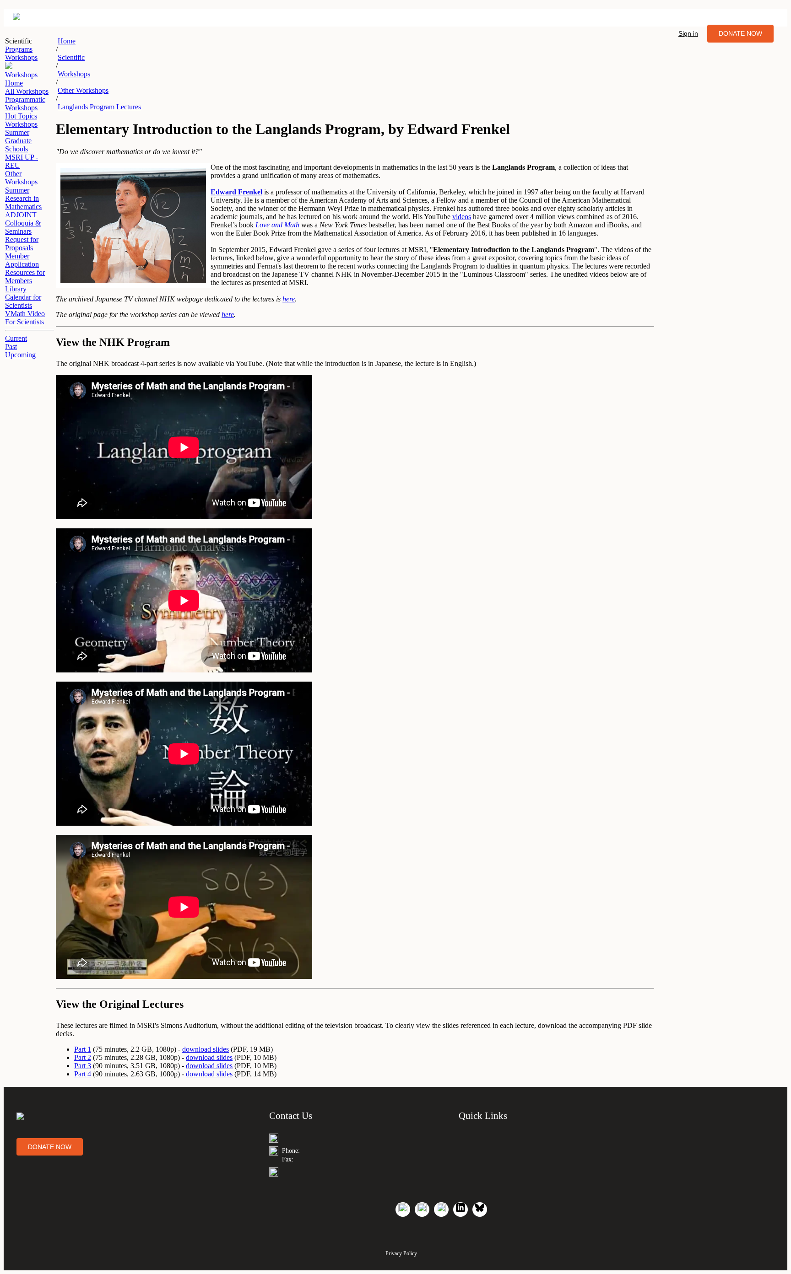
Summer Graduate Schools (18, 141)
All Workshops (27, 91)
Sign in (688, 33)
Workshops (74, 74)
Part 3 (82, 1066)
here (288, 299)
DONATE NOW (740, 33)
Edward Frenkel (236, 192)
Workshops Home (21, 79)
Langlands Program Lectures (99, 107)
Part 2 (82, 1057)
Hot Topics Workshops (21, 120)
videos (461, 216)
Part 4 (82, 1074)
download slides (205, 1049)
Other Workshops (21, 178)
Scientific (71, 57)
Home (67, 41)
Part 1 (82, 1049)
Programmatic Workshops (25, 104)
